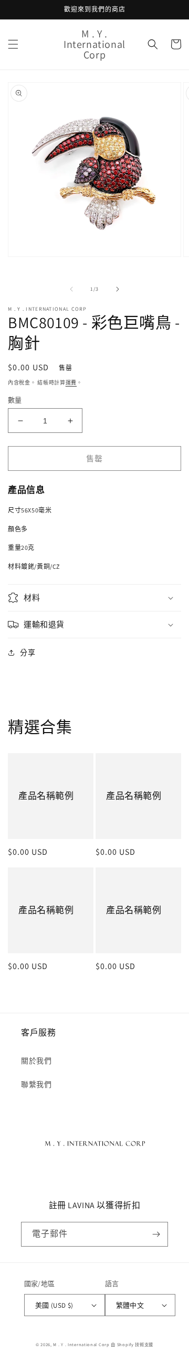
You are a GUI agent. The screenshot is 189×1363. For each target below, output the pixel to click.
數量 (15, 400)
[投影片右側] (117, 289)
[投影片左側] (71, 289)
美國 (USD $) (54, 1305)
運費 (71, 382)
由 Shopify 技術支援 (132, 1344)
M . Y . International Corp (81, 1344)
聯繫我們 (36, 1084)
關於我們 (36, 1060)
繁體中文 (130, 1305)
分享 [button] (27, 652)
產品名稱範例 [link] (46, 796)
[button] (13, 44)
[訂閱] (155, 1234)
